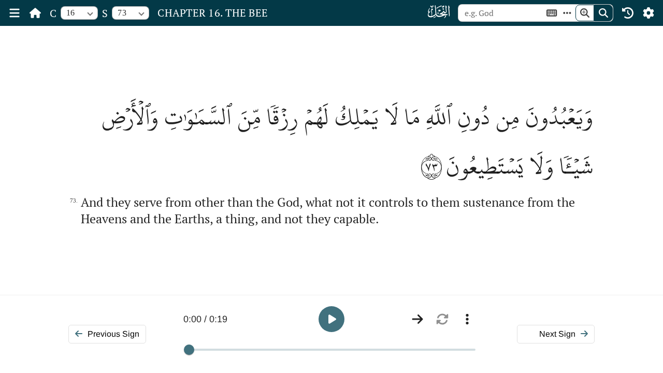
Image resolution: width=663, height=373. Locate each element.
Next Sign (557, 333)
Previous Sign (113, 333)
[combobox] (79, 13)
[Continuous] (417, 319)
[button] (331, 319)
